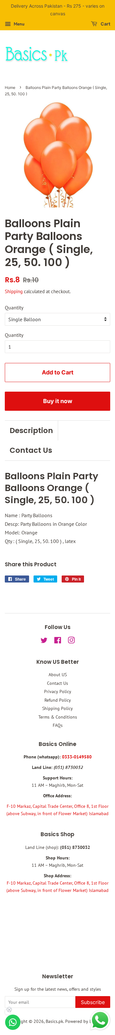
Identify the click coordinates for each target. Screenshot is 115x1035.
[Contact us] (12, 1022)
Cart (105, 23)
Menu (18, 24)
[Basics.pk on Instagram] (71, 641)
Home (10, 87)
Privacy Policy (57, 691)
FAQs (58, 725)
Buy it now (57, 401)
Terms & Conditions (57, 717)
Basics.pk (54, 1021)
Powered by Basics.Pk (86, 1021)
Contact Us (31, 450)
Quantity (14, 307)
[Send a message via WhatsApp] (100, 1020)
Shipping (14, 291)
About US (58, 674)
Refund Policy (57, 700)
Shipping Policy (57, 708)
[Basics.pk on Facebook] (57, 641)
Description (31, 430)
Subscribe (93, 1002)
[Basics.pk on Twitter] (44, 641)
